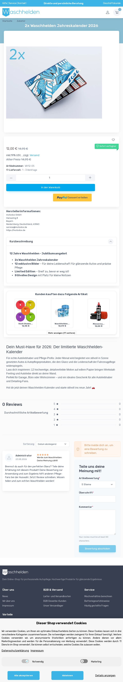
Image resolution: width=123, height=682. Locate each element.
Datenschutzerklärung (15, 650)
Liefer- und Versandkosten (57, 596)
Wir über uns (8, 601)
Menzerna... (98, 324)
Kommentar (86, 507)
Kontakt (22, 3)
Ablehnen (67, 675)
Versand (34, 155)
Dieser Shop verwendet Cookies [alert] (61, 623)
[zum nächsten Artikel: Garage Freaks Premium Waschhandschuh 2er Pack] (41, 21)
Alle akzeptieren (23, 675)
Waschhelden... (62, 324)
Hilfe (4, 3)
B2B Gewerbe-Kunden (54, 601)
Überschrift (86, 492)
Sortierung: (29, 444)
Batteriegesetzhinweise (97, 601)
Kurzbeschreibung (21, 241)
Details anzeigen (105, 675)
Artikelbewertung (89, 478)
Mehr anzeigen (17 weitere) (61, 333)
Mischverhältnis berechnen (98, 596)
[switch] (25, 661)
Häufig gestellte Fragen (96, 605)
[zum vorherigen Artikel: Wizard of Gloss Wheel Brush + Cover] (33, 21)
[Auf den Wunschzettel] (113, 139)
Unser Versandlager (53, 605)
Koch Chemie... (26, 324)
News (5, 596)
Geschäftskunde (112, 3)
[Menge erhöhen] (90, 177)
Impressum (8, 605)
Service (12, 3)
